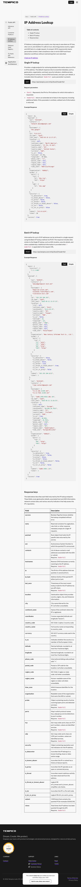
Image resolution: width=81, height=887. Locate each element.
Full (64, 114)
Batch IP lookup (35, 35)
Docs (26, 16)
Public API (33, 16)
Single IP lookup (35, 33)
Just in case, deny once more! (40, 881)
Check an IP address (31, 58)
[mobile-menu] (77, 2)
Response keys (34, 38)
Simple (71, 114)
